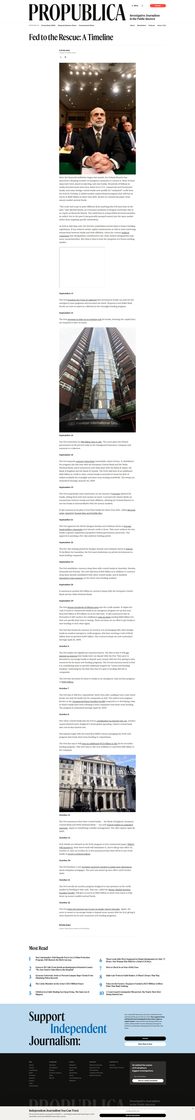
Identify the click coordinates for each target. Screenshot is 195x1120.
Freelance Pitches (96, 1073)
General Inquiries (95, 1065)
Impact (31, 1068)
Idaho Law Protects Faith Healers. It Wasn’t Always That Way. (133, 975)
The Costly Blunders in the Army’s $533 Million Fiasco (60, 984)
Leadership (33, 1070)
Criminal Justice (55, 1073)
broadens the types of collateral (82, 299)
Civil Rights (53, 1068)
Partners (32, 1075)
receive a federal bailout (79, 853)
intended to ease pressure (71, 578)
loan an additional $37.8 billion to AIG (100, 743)
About (132, 25)
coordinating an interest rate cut (111, 720)
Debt (51, 1075)
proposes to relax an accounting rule (84, 319)
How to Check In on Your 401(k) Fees (122, 967)
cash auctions (104, 617)
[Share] (60, 57)
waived (129, 548)
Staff (31, 1073)
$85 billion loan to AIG (91, 441)
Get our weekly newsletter (148, 1081)
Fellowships (33, 1086)
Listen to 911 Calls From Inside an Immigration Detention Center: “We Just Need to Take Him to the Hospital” (64, 968)
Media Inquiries (95, 1075)
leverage (116, 493)
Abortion (52, 1065)
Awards (32, 1078)
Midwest (72, 1065)
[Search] (142, 5)
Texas (71, 1075)
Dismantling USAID (48, 25)
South (71, 1070)
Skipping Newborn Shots (67, 25)
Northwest (73, 1068)
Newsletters (141, 25)
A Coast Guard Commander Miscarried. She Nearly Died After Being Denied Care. (133, 993)
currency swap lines (85, 461)
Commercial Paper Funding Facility (89, 701)
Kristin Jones (65, 50)
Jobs (31, 1083)
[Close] (193, 1108)
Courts (51, 1070)
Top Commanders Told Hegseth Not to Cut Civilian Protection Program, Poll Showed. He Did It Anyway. (63, 958)
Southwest (73, 1073)
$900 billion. (68, 681)
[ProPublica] (77, 12)
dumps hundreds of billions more (83, 607)
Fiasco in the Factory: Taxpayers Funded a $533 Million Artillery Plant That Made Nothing (134, 985)
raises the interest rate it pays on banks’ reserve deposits (93, 909)
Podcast (152, 25)
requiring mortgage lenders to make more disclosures (107, 866)
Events (31, 1081)
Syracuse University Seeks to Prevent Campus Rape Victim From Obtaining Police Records (64, 976)
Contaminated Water (86, 25)
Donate (158, 6)
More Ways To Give (117, 1068)
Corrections (93, 1070)
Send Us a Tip (94, 1068)
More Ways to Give (145, 1044)
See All (51, 1078)
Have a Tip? (161, 25)
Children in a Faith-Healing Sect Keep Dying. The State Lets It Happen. (62, 993)
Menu (136, 6)
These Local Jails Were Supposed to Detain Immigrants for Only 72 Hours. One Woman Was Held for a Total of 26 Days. (135, 960)
